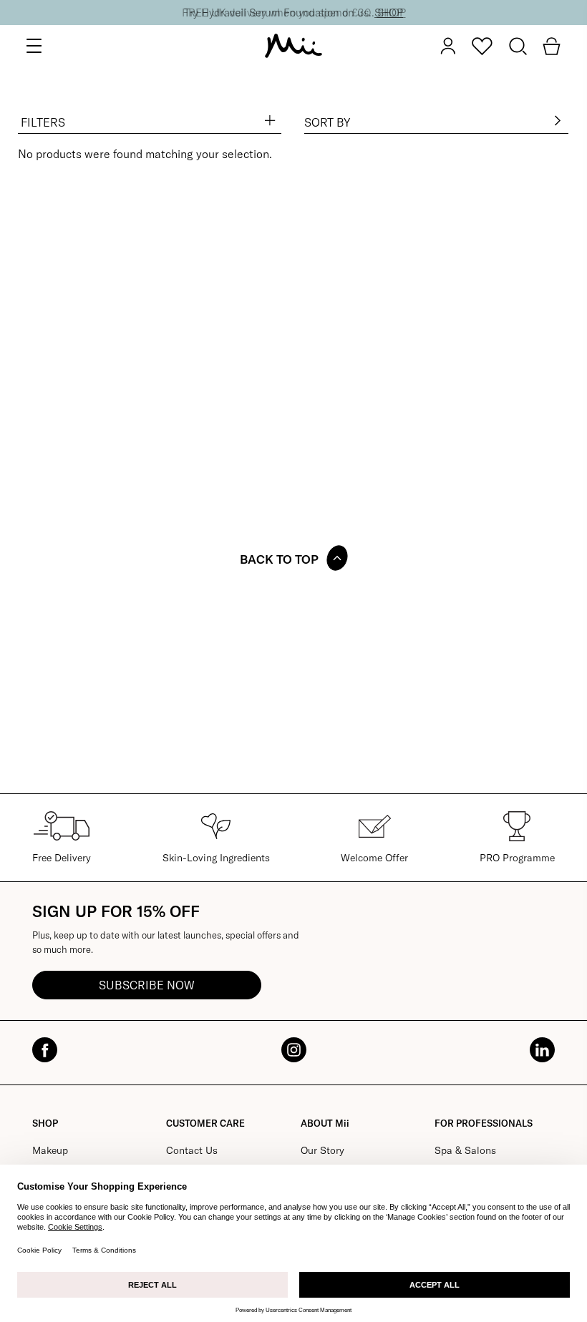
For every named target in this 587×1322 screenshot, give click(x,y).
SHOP (388, 12)
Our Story (322, 1150)
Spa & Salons (465, 1150)
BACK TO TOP (279, 559)
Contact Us (192, 1150)
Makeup (50, 1150)
